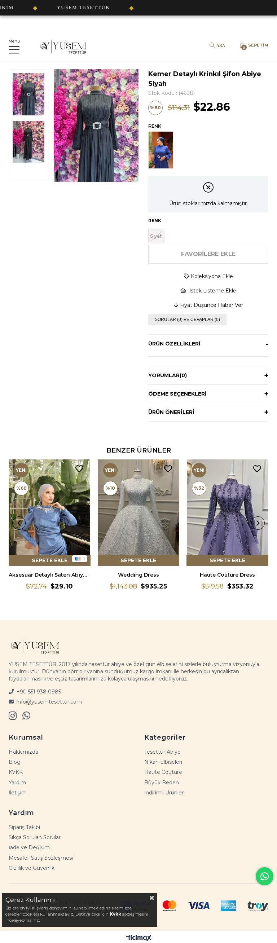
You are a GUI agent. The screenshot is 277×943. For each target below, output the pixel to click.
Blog (15, 762)
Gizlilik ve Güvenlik (31, 868)
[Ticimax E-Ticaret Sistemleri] (138, 938)
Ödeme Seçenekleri (177, 394)
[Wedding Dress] (139, 512)
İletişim (18, 792)
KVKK (16, 772)
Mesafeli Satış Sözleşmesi (41, 858)
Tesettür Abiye (162, 752)
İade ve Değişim (29, 847)
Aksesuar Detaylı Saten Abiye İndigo (50, 575)
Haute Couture (163, 772)
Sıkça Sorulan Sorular (35, 837)
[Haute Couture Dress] (227, 512)
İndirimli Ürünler (164, 792)
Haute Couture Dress (227, 575)
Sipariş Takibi (24, 827)
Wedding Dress (138, 575)
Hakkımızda (23, 752)
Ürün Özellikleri (174, 343)
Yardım (17, 782)
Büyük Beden (161, 782)
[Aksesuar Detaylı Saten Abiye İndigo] (50, 512)
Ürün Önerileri (171, 412)
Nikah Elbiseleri (163, 762)
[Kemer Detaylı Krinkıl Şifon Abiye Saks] (162, 150)
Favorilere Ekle (79, 469)
